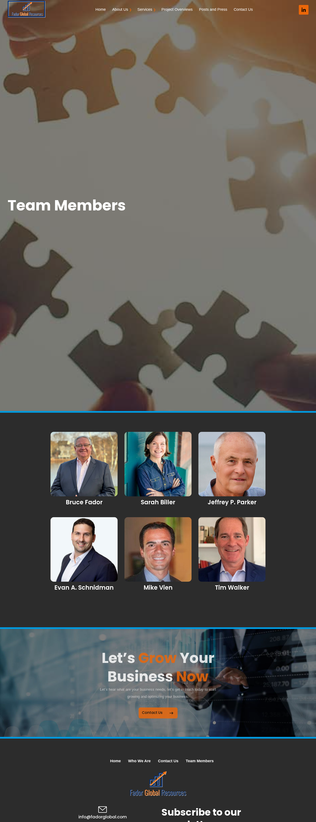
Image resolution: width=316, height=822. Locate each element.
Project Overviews (177, 9)
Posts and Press (213, 9)
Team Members (200, 761)
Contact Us (243, 9)
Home (100, 9)
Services (144, 9)
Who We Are (139, 761)
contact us (152, 712)
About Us (120, 9)
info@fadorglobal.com (102, 817)
